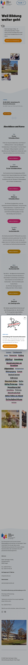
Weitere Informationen (10, 346)
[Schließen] (24, 317)
